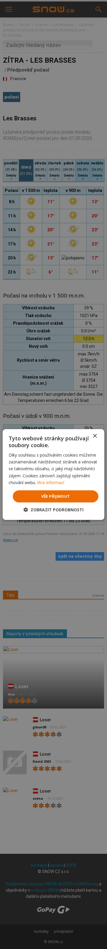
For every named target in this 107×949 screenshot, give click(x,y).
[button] (53, 510)
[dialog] (53, 474)
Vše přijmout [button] (55, 496)
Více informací (50, 482)
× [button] (94, 436)
